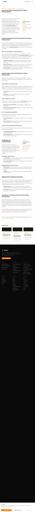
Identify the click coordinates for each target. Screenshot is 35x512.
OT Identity (14, 265)
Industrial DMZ (15, 272)
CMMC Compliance (26, 264)
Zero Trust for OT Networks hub (7, 218)
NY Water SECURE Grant (27, 273)
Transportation (4, 281)
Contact (24, 283)
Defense (3, 278)
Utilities (3, 283)
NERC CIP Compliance (26, 272)
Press (24, 289)
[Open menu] (32, 2)
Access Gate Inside (5, 267)
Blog (13, 278)
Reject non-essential (17, 510)
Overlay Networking (16, 289)
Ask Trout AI (27, 1)
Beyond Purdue (15, 288)
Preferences (29, 510)
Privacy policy (3, 507)
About (24, 278)
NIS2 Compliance (26, 267)
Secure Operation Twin (16, 267)
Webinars (14, 283)
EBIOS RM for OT (26, 270)
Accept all (6, 510)
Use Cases (14, 281)
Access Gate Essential (5, 264)
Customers (25, 281)
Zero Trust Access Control (16, 270)
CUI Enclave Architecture (27, 265)
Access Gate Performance (6, 265)
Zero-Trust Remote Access (17, 264)
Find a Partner (25, 286)
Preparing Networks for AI (16, 286)
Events (24, 288)
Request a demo (6, 258)
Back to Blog (5, 6)
